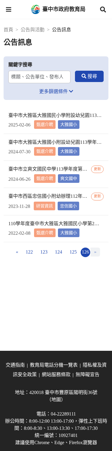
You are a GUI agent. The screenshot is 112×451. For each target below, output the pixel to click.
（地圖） (56, 399)
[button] (8, 9)
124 (58, 251)
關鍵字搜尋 (20, 64)
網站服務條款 (56, 374)
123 (43, 251)
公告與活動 (33, 29)
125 (73, 251)
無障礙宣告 (87, 374)
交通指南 (15, 364)
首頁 (8, 29)
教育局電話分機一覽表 (54, 364)
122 (29, 251)
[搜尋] (89, 76)
